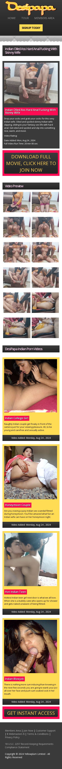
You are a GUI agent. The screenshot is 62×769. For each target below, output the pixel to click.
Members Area (44, 18)
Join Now (28, 730)
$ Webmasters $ (15, 733)
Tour (25, 18)
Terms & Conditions (38, 733)
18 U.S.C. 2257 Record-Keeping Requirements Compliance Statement (29, 745)
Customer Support (46, 730)
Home (12, 18)
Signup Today (31, 28)
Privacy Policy (12, 737)
